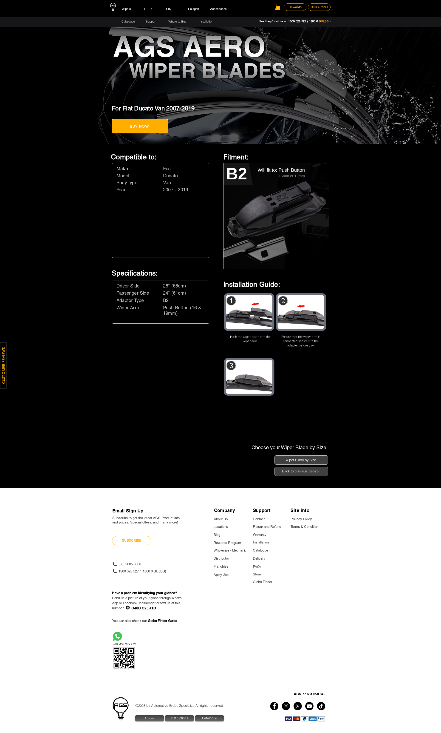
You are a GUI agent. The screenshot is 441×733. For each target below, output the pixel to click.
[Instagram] (286, 706)
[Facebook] (274, 706)
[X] (298, 706)
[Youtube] (309, 706)
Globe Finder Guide (162, 621)
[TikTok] (321, 706)
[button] (277, 7)
